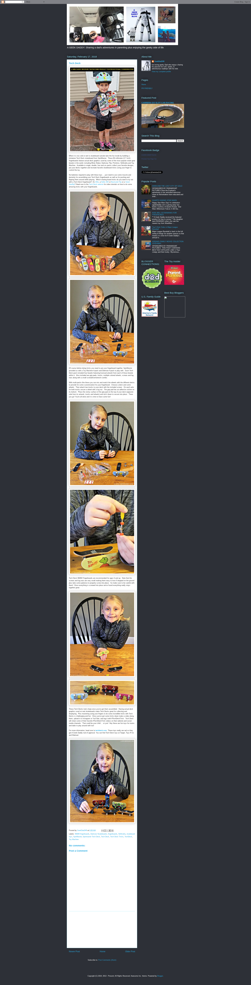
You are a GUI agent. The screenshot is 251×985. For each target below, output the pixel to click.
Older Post (130, 951)
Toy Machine (74, 839)
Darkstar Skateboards (98, 834)
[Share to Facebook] (110, 830)
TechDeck (128, 837)
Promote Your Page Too (148, 159)
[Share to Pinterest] (112, 830)
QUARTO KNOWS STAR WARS (164, 200)
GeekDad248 (159, 61)
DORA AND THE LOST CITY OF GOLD (167, 186)
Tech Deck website (96, 184)
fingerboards (112, 834)
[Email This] (102, 830)
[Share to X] (107, 830)
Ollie (97, 182)
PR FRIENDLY (147, 88)
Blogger (160, 976)
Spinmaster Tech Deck (91, 837)
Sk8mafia (122, 834)
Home (102, 951)
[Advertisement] (102, 929)
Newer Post (74, 951)
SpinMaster (77, 837)
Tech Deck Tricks (117, 837)
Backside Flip (116, 182)
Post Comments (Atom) (107, 960)
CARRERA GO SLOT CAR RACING (157, 103)
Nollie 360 (105, 182)
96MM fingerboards (82, 834)
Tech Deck (105, 837)
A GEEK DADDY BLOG (148, 155)
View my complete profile (161, 72)
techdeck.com (101, 730)
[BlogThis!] (105, 830)
